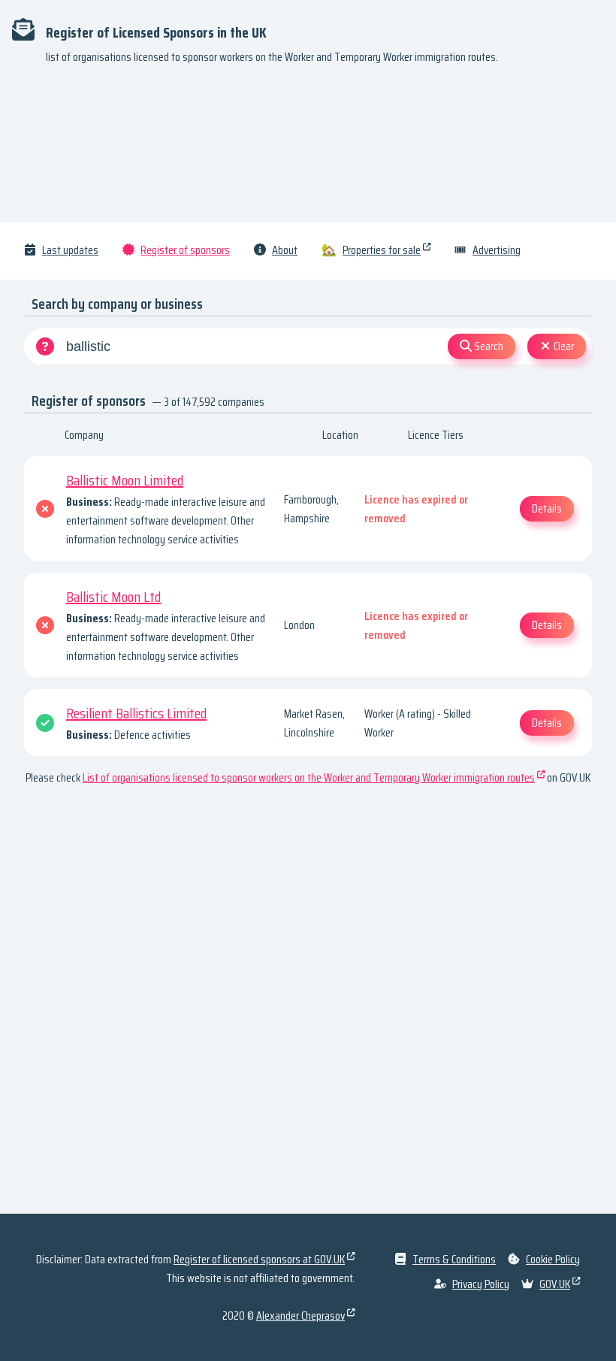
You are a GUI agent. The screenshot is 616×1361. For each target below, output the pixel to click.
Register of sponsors (185, 249)
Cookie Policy (553, 1259)
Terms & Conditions (454, 1259)
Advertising (497, 249)
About (284, 249)
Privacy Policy (480, 1284)
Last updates (70, 249)
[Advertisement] (308, 150)
